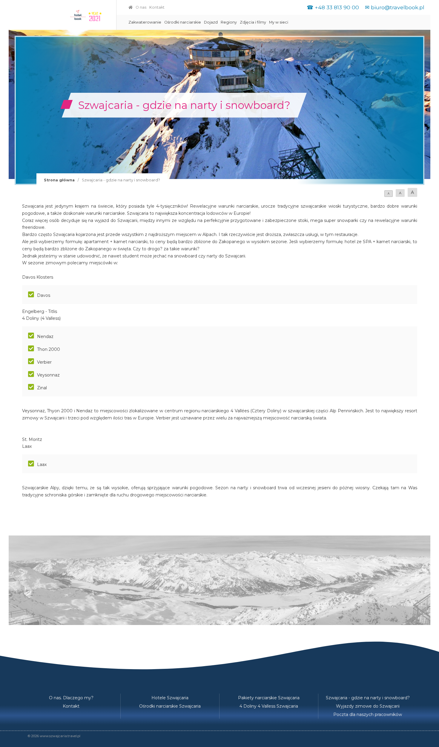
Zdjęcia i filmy (253, 22)
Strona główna (59, 180)
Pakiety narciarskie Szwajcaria (269, 697)
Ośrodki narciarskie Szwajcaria (170, 706)
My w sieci (278, 22)
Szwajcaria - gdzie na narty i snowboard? (368, 697)
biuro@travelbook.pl (397, 7)
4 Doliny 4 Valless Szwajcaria (269, 706)
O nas (141, 7)
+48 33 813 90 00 (337, 7)
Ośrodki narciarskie (182, 22)
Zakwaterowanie (144, 22)
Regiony (229, 22)
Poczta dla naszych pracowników (367, 714)
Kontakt (157, 7)
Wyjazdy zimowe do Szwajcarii (368, 706)
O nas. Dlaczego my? (71, 697)
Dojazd (211, 22)
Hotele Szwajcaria (169, 697)
